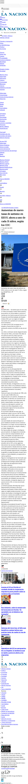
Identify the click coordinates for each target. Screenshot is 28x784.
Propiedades (3, 58)
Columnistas (3, 95)
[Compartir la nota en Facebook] (2, 301)
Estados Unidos (4, 69)
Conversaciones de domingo (8, 151)
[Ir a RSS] (2, 743)
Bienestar (3, 84)
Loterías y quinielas (5, 123)
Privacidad (11, 768)
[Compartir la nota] (2, 296)
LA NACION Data (5, 45)
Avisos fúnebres (4, 145)
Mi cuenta (5, 27)
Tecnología (3, 117)
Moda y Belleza (4, 126)
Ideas (1, 154)
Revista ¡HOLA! (4, 162)
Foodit (4, 22)
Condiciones (4, 768)
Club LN (4, 24)
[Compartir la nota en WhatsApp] (4, 296)
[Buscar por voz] (25, 32)
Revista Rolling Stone (6, 167)
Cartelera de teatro (5, 136)
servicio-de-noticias (7, 571)
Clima (1, 43)
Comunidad (3, 82)
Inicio (3, 17)
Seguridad (3, 76)
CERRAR (2, 1)
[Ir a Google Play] (6, 748)
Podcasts (2, 125)
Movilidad (3, 62)
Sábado (2, 152)
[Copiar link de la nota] (2, 298)
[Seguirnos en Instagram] (2, 738)
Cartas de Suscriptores (6, 97)
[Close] (2, 657)
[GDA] (5, 774)
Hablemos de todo (5, 88)
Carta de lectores (5, 149)
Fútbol (2, 102)
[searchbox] (13, 32)
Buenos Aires (4, 75)
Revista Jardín (4, 169)
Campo (2, 56)
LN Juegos (3, 113)
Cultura (2, 80)
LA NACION (4, 207)
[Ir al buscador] (2, 11)
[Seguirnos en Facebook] (2, 728)
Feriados (2, 121)
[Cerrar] (26, 29)
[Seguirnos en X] (2, 733)
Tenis (1, 106)
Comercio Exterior (5, 60)
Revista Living (4, 165)
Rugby (2, 104)
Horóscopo (3, 119)
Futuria (2, 52)
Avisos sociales (4, 147)
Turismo (2, 115)
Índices (2, 63)
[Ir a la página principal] (14, 15)
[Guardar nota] (2, 294)
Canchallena (3, 108)
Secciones (5, 20)
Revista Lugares (4, 163)
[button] (14, 116)
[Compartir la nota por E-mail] (6, 301)
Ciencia (2, 86)
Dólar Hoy (3, 54)
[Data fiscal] (2, 781)
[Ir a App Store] (6, 752)
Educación (3, 78)
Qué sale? (3, 132)
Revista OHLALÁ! (5, 160)
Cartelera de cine (5, 134)
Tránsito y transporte (6, 41)
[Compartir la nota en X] (4, 301)
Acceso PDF (3, 141)
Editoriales (3, 93)
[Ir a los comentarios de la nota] (4, 294)
